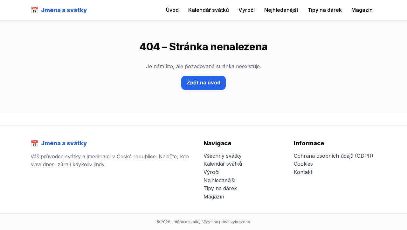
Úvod (172, 10)
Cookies (303, 164)
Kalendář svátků (208, 10)
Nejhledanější (281, 10)
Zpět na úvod (203, 82)
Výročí (246, 10)
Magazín (362, 10)
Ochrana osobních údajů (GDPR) (333, 156)
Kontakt (303, 172)
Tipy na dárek (324, 10)
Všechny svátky (223, 156)
